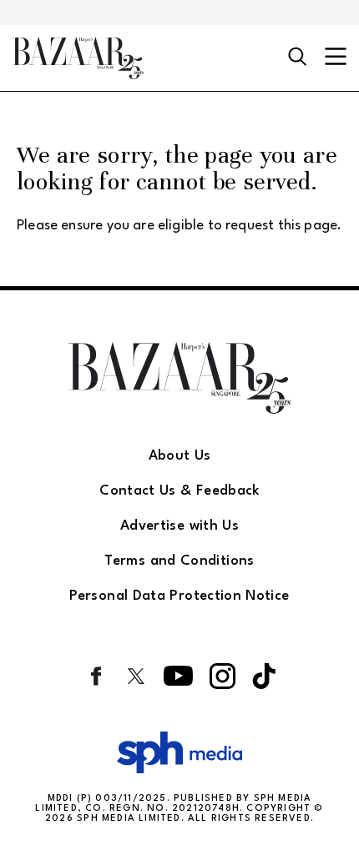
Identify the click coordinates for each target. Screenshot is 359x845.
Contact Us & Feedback (179, 491)
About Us (180, 456)
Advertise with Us (179, 526)
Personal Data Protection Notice (179, 596)
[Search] (297, 57)
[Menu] (335, 58)
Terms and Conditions (179, 561)
